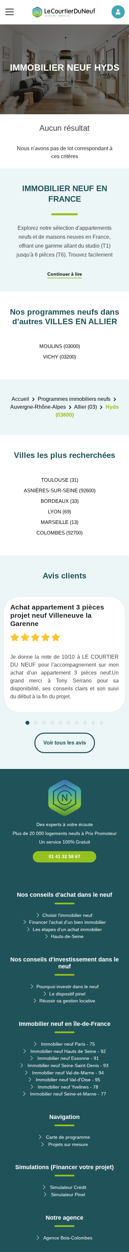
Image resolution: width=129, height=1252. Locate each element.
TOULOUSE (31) (59, 480)
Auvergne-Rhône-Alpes (38, 407)
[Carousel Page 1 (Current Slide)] (27, 723)
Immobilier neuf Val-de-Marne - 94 (67, 1072)
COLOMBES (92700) (59, 533)
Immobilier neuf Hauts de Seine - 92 (67, 1051)
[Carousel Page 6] (68, 723)
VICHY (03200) (59, 357)
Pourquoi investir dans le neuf (67, 986)
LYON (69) (59, 511)
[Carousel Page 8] (85, 723)
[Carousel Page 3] (44, 723)
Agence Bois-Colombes (67, 1237)
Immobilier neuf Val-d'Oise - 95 (67, 1079)
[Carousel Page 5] (61, 723)
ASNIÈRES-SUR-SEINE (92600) (60, 490)
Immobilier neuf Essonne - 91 (67, 1058)
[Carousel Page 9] (93, 723)
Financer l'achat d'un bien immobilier (67, 922)
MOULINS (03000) (59, 346)
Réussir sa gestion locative (67, 1000)
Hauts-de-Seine (67, 936)
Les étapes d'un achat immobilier (67, 929)
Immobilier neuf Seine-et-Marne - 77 (67, 1093)
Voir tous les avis (64, 743)
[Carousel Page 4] (52, 723)
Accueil (20, 399)
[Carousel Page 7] (77, 723)
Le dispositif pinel (67, 993)
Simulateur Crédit (67, 1187)
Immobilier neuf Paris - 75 (67, 1044)
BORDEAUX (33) (60, 501)
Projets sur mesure (67, 1144)
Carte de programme (67, 1137)
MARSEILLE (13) (59, 522)
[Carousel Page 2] (36, 723)
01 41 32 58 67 (64, 856)
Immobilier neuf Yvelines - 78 (67, 1087)
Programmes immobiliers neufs (74, 399)
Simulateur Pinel (67, 1194)
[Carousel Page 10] (102, 723)
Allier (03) (85, 407)
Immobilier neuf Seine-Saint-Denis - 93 (67, 1065)
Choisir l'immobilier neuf (67, 915)
